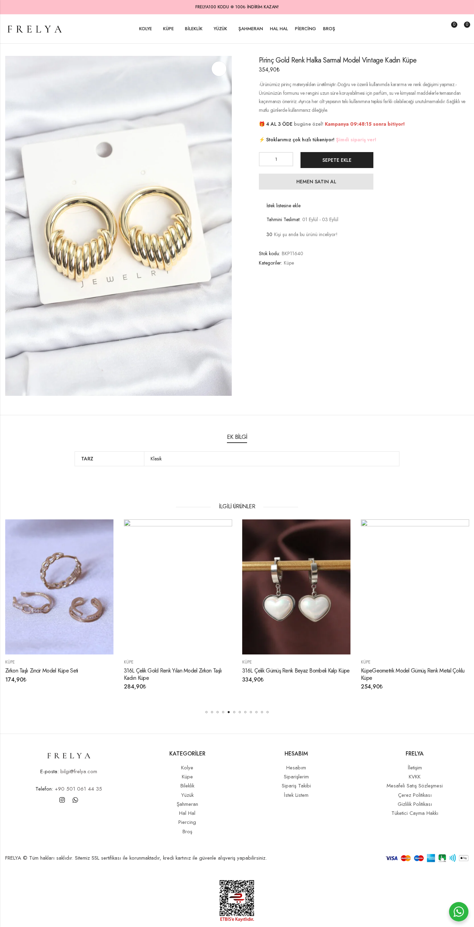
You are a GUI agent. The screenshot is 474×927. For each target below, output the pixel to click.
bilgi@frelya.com (78, 771)
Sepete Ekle (337, 160)
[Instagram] (62, 800)
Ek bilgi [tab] (237, 437)
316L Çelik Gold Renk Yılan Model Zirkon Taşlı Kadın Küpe (105, 674)
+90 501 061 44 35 (78, 789)
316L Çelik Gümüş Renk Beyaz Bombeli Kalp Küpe (227, 670)
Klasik (156, 458)
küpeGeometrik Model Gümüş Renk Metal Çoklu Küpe (344, 674)
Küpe (289, 262)
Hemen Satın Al (316, 181)
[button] (206, 712)
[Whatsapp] (75, 800)
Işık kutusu (219, 68)
